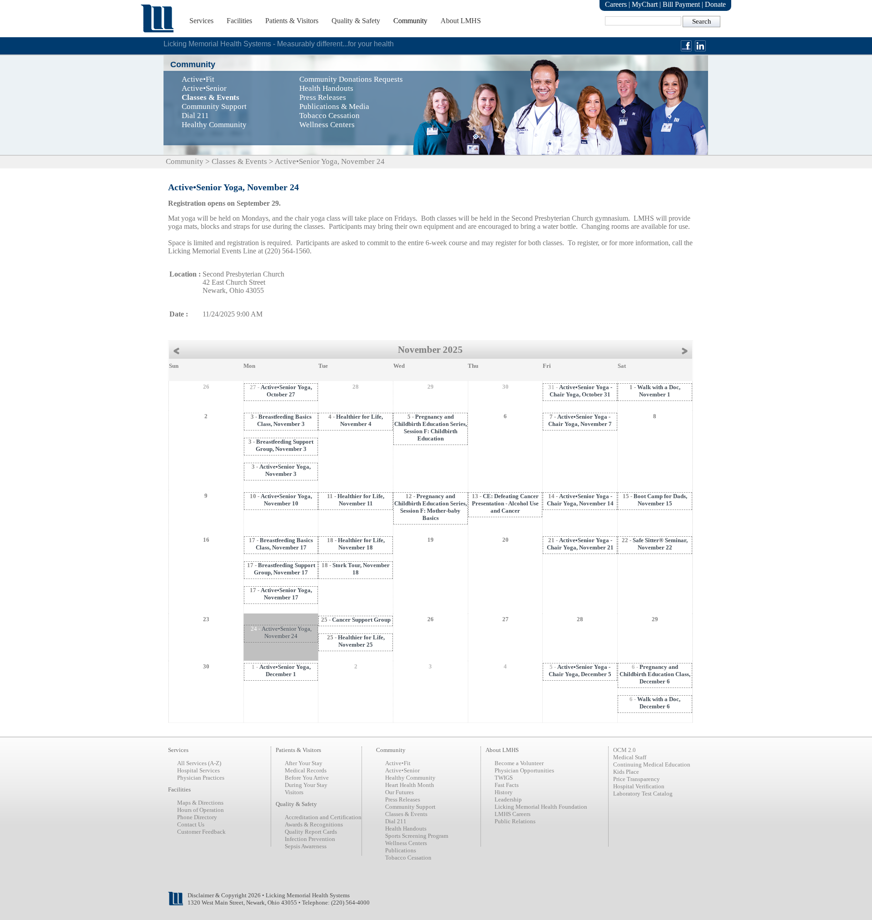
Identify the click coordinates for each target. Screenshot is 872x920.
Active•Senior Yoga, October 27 (286, 391)
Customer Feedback (201, 831)
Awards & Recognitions (314, 824)
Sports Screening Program (416, 835)
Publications (400, 850)
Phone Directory (197, 817)
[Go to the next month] (687, 350)
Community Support (410, 806)
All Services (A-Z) (199, 763)
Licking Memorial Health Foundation (541, 806)
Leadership (508, 799)
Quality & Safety (356, 21)
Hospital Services (198, 770)
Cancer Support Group (361, 619)
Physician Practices (200, 777)
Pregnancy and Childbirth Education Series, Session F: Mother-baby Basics (430, 507)
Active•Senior (402, 770)
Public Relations (515, 821)
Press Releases (402, 799)
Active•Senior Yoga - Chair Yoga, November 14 (580, 500)
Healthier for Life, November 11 (360, 500)
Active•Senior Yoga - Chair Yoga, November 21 (580, 544)
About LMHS (461, 21)
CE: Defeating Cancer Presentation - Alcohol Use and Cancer (505, 503)
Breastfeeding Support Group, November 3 (285, 445)
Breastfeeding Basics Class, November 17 (284, 544)
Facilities (239, 21)
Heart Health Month (409, 785)
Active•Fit (398, 763)
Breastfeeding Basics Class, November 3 (284, 420)
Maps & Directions (200, 802)
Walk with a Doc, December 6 (658, 703)
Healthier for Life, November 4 (359, 420)
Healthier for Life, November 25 (361, 641)
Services (201, 21)
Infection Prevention (310, 839)
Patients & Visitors (291, 21)
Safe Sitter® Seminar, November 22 (660, 544)
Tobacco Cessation (408, 857)
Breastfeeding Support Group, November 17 (284, 569)
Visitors (294, 792)
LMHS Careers (512, 814)
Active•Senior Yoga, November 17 (286, 594)
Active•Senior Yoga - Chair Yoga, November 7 (580, 420)
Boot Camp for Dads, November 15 (660, 500)
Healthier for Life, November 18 (361, 544)
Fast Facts (507, 785)
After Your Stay (303, 763)
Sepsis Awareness (306, 846)
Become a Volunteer (519, 763)
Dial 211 (395, 821)
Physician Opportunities (524, 770)
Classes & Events (239, 161)
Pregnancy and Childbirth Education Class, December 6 (654, 674)
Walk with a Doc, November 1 (658, 391)
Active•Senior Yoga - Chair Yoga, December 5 (580, 670)
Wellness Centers (406, 843)
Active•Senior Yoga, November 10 (286, 500)
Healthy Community (410, 777)
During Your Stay (306, 785)
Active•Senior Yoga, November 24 (287, 632)
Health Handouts (405, 828)
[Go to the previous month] (174, 350)
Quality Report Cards (311, 831)
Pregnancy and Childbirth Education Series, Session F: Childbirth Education (430, 427)
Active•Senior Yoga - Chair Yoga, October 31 (581, 391)
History (504, 792)
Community (410, 21)
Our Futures (399, 792)
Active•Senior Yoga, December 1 (285, 670)
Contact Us (190, 824)
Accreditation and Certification (323, 817)
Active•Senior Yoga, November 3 (285, 470)
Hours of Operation (200, 809)
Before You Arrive (307, 777)
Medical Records (306, 770)
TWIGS (504, 777)
